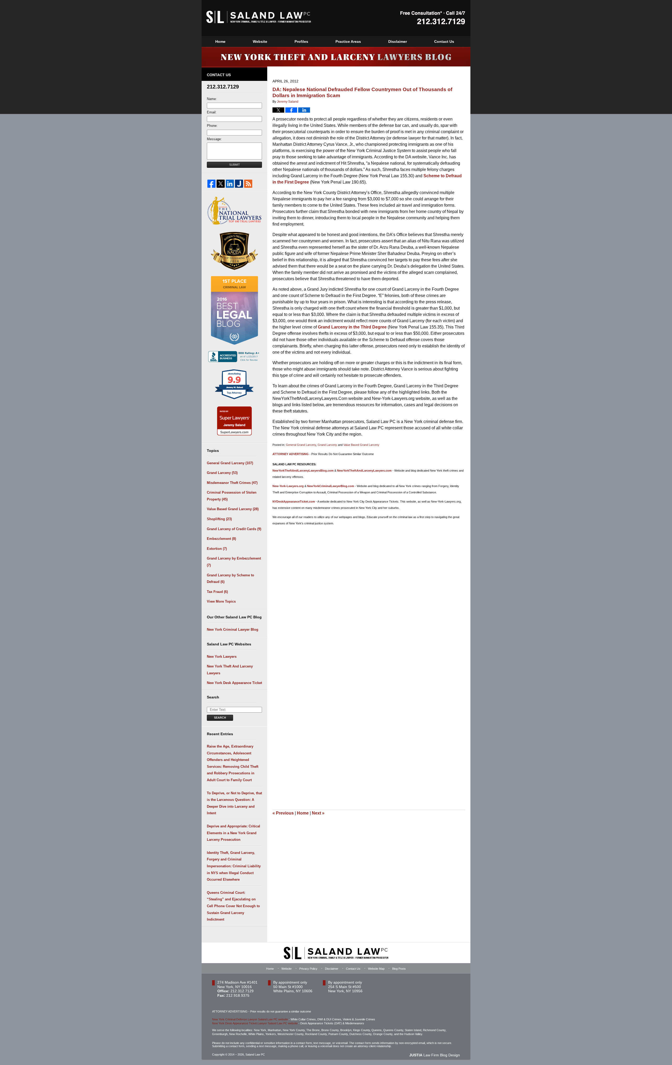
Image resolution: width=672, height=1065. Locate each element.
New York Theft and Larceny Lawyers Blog (258, 17)
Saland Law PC (255, 1054)
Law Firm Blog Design (434, 1055)
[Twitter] (220, 184)
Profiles (301, 41)
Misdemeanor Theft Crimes (232, 483)
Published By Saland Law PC (432, 17)
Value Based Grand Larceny (361, 444)
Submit (234, 164)
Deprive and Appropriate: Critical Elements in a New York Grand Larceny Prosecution (233, 833)
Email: (212, 112)
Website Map (376, 968)
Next (318, 813)
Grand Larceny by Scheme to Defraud (230, 578)
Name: (212, 99)
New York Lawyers (222, 657)
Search (220, 717)
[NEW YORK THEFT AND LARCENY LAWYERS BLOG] (336, 56)
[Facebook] (211, 184)
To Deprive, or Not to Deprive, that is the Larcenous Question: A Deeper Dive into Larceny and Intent (234, 803)
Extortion (217, 549)
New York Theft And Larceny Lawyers (230, 669)
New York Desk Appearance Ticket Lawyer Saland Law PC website (255, 1023)
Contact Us (444, 41)
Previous (283, 813)
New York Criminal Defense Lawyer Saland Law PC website (250, 1019)
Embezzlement (221, 539)
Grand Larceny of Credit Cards (234, 529)
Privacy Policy (308, 968)
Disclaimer (397, 41)
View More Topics (221, 601)
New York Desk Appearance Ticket (234, 683)
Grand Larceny (327, 444)
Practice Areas (348, 41)
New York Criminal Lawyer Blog (232, 629)
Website (260, 41)
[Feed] (248, 184)
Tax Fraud (217, 592)
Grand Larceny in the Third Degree (352, 327)
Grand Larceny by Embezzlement (234, 561)
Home (220, 41)
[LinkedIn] (229, 184)
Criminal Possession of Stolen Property (231, 495)
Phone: (212, 126)
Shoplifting (219, 519)
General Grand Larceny (301, 444)
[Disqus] (368, 595)
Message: (214, 139)
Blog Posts (399, 968)
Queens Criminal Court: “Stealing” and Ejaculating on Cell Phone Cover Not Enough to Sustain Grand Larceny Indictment (233, 906)
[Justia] (239, 184)
